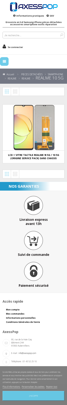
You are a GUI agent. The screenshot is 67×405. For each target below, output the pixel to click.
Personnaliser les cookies (33, 386)
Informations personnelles (21, 317)
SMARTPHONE (55, 74)
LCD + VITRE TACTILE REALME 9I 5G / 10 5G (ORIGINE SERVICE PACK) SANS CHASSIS (33, 156)
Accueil (10, 74)
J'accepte (33, 395)
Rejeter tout (51, 386)
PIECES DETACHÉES (32, 74)
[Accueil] (33, 6)
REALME (12, 78)
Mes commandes (15, 313)
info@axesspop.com (27, 353)
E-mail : (14, 353)
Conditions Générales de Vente (23, 322)
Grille (7, 91)
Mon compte (13, 309)
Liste (15, 91)
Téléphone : (16, 361)
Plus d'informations (11, 386)
